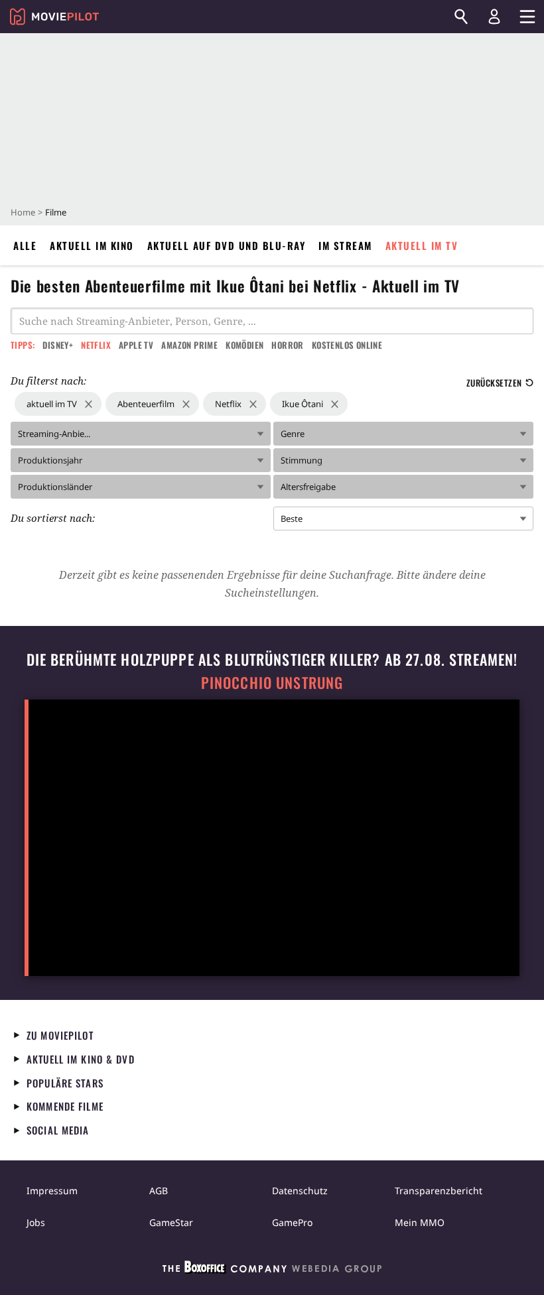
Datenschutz (300, 1190)
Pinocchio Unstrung (272, 682)
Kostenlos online (347, 344)
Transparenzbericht (438, 1190)
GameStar (171, 1222)
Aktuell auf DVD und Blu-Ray (226, 245)
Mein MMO (419, 1222)
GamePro (292, 1222)
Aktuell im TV (421, 245)
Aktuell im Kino (92, 245)
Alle (24, 245)
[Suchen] (461, 16)
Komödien (244, 344)
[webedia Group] (272, 1270)
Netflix (96, 344)
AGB (158, 1190)
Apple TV (136, 344)
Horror (287, 344)
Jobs (36, 1222)
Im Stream (345, 245)
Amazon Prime (189, 344)
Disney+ (57, 344)
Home (23, 212)
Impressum (52, 1190)
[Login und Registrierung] (494, 16)
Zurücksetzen (494, 382)
